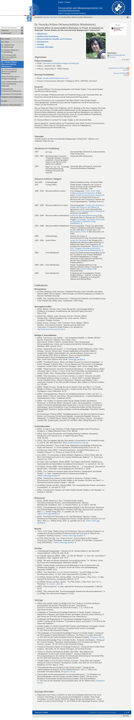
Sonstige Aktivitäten (45, 47)
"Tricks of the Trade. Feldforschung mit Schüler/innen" (85, 192)
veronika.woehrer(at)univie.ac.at (55, 78)
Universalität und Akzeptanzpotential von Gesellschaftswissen (80, 9)
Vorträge (40, 44)
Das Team (54, 17)
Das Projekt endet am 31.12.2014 (118, 57)
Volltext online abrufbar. (72, 536)
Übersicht (38, 712)
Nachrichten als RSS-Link (117, 68)
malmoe (52, 584)
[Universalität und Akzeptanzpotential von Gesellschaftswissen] (118, 7)
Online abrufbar (75, 359)
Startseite (46, 17)
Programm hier (96, 637)
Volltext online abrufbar (47, 476)
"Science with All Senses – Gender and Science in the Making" (87, 206)
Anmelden (126, 716)
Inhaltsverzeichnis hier (77, 443)
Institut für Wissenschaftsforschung (83, 216)
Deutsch (67, 2)
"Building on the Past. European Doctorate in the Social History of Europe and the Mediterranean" (87, 248)
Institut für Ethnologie (78, 240)
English (60, 2)
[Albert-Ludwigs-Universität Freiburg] (28, 13)
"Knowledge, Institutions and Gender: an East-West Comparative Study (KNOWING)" (87, 221)
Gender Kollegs (86, 269)
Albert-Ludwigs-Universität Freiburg (72, 13)
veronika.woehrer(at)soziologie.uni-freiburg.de (62, 63)
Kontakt (45, 712)
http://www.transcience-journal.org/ (50, 329)
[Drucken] (128, 17)
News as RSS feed (120, 73)
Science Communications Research (89, 195)
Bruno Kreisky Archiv (78, 232)
